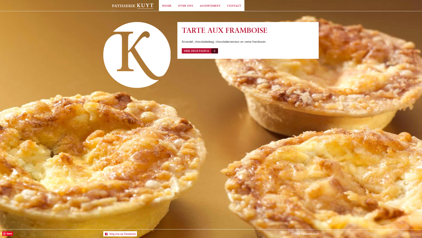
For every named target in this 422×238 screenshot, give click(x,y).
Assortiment (210, 5)
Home (166, 5)
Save (9, 233)
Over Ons (185, 5)
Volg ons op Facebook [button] (122, 234)
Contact (234, 5)
